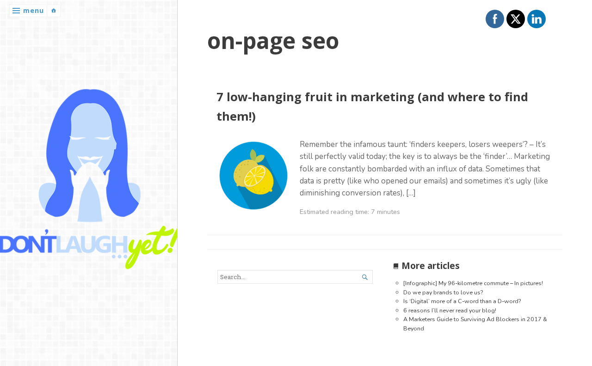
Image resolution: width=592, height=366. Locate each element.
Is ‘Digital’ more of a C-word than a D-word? (462, 301)
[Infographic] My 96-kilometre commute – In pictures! (473, 283)
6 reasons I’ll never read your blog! (449, 310)
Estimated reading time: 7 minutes (350, 211)
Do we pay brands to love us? (443, 292)
